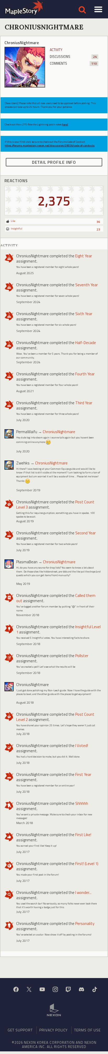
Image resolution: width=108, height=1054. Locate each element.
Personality (84, 923)
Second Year (85, 533)
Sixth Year (83, 314)
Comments (73, 63)
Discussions (73, 56)
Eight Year (83, 256)
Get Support (20, 1030)
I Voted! (81, 746)
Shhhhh (81, 803)
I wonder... (83, 892)
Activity (56, 49)
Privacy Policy (53, 1030)
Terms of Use (87, 1030)
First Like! (83, 835)
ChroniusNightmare (32, 256)
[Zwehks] (9, 465)
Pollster (81, 656)
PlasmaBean (26, 562)
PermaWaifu (26, 432)
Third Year (83, 403)
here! (65, 124)
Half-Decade (85, 343)
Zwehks (23, 463)
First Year (83, 774)
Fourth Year (85, 374)
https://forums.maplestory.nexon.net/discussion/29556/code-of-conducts (50, 145)
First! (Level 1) (86, 864)
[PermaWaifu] (9, 433)
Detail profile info (54, 162)
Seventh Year (86, 285)
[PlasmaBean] (9, 564)
